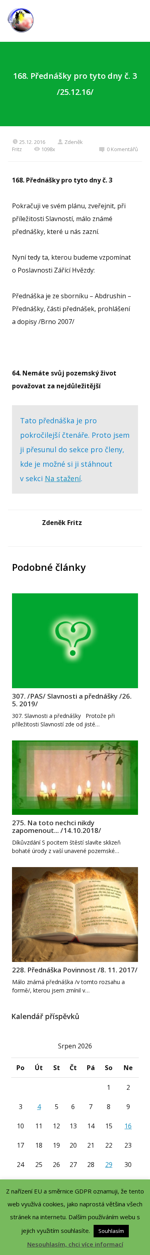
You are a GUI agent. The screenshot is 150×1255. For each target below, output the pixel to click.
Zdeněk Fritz (62, 522)
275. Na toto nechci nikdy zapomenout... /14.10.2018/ (56, 826)
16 (128, 1126)
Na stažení (63, 478)
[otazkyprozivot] (21, 21)
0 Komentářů (122, 149)
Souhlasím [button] (111, 1230)
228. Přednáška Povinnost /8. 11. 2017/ (75, 969)
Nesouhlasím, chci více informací (75, 1244)
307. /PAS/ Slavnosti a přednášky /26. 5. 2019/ (72, 699)
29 (108, 1164)
